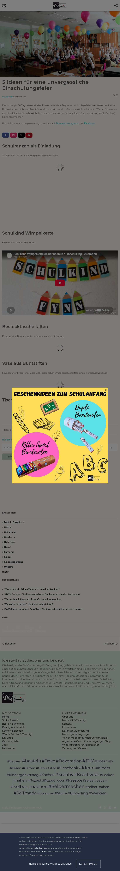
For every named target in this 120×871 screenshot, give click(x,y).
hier (44, 851)
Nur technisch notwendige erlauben (50, 864)
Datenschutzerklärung (39, 848)
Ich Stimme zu (88, 864)
